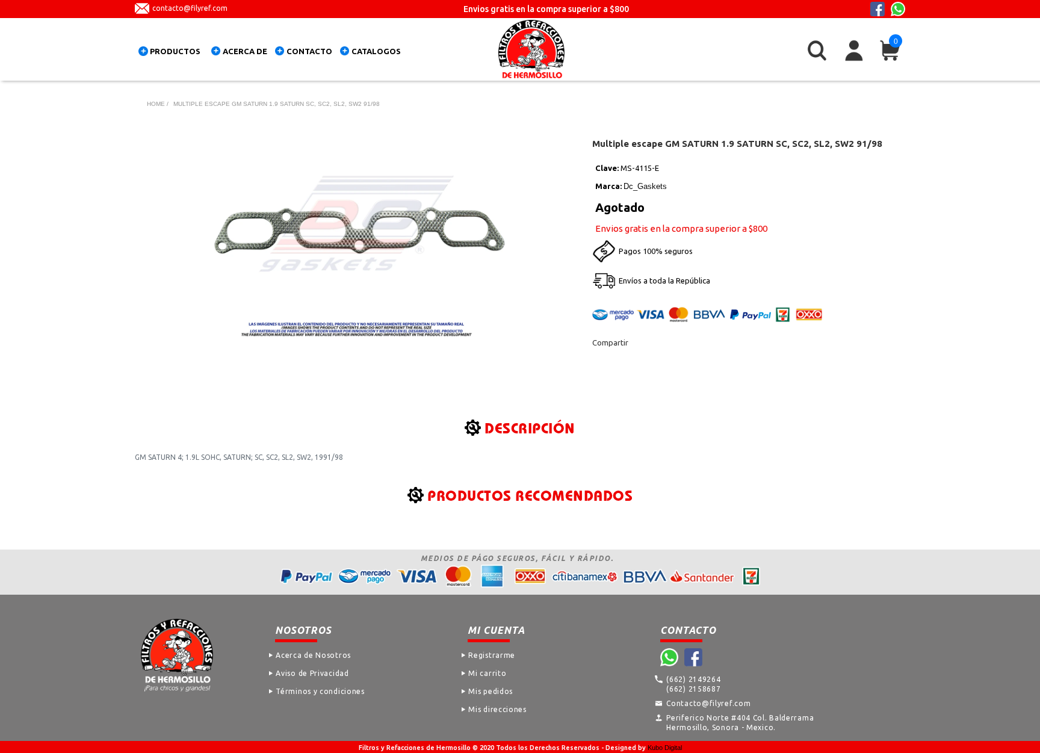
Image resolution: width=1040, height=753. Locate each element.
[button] (172, 53)
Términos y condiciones (320, 691)
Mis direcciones (497, 709)
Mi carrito (487, 673)
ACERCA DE (245, 51)
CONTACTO (309, 51)
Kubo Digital (665, 747)
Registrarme (491, 655)
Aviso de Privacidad (312, 673)
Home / (158, 104)
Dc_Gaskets (645, 186)
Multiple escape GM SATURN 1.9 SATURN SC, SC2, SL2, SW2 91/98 (276, 104)
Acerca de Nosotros (313, 655)
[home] (531, 49)
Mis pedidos (490, 691)
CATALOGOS (376, 51)
